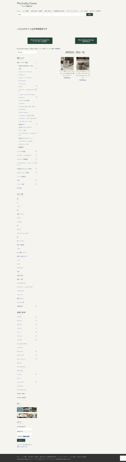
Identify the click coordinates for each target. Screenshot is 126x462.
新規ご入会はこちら (22, 446)
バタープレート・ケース (25, 121)
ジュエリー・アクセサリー (24, 155)
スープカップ (22, 109)
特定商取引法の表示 (59, 11)
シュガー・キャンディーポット (27, 94)
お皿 (20, 68)
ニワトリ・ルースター (23, 233)
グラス (20, 86)
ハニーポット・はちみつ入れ (26, 115)
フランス (19, 328)
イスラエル (20, 386)
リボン (19, 248)
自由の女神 (20, 275)
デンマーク (20, 351)
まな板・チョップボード (25, 127)
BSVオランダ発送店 (95, 11)
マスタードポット (23, 112)
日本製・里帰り (21, 393)
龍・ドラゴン (20, 241)
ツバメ (19, 206)
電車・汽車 (20, 279)
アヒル (19, 218)
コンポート (22, 103)
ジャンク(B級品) (21, 176)
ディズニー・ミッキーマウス (25, 287)
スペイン (19, 374)
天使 (18, 271)
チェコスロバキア (22, 343)
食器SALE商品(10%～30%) (26, 66)
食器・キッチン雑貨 (22, 62)
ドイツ (19, 332)
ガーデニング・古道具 (23, 172)
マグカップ (22, 74)
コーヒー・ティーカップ (25, 71)
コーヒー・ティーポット (25, 77)
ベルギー (19, 317)
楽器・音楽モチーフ (22, 256)
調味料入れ (22, 124)
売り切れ (19, 188)
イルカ (19, 229)
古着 (18, 180)
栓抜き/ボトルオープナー (25, 138)
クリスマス (20, 267)
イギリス (19, 324)
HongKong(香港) (21, 397)
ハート (19, 260)
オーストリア (20, 355)
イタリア (19, 340)
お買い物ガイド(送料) (36, 11)
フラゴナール (20, 290)
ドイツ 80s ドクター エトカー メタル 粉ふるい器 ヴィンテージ (67, 73)
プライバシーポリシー (73, 11)
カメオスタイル (21, 283)
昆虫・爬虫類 (20, 244)
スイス (19, 378)
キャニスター (22, 80)
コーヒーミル (22, 83)
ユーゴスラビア (21, 366)
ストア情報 (26, 11)
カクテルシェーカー (24, 144)
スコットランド (21, 359)
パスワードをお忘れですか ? (24, 444)
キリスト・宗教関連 (22, 159)
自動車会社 (20, 306)
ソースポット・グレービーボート (28, 118)
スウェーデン (20, 382)
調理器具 (21, 147)
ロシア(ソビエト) (21, 389)
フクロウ (19, 221)
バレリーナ (20, 294)
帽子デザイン (20, 298)
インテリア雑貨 (21, 151)
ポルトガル (20, 370)
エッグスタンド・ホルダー (26, 141)
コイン (19, 264)
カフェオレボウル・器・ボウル (27, 106)
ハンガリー (20, 347)
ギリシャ (19, 363)
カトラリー (22, 97)
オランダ (19, 320)
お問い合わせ (48, 11)
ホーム (19, 11)
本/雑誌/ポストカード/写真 (24, 168)
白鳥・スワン (20, 214)
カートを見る (84, 11)
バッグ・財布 (20, 184)
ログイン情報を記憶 (23, 436)
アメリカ (19, 336)
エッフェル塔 (20, 302)
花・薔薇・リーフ (22, 252)
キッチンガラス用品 (24, 100)
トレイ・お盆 (22, 130)
